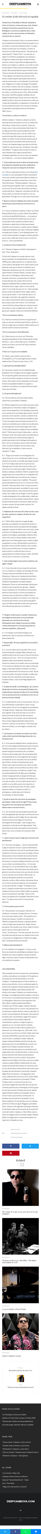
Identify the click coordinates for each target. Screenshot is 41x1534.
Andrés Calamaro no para (11, 1356)
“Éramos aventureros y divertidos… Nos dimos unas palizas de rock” (19, 1261)
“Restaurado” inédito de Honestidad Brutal (17, 1421)
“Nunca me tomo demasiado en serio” (20, 1386)
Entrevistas (5, 13)
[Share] (10, 1146)
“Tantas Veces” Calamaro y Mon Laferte (16, 1442)
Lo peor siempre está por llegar (14, 1309)
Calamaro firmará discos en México (15, 1476)
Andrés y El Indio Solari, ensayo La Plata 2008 (18, 1418)
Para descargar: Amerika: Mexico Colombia (17, 1425)
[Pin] (10, 1153)
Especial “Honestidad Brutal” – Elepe (15, 1480)
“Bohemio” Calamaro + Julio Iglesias (15, 1456)
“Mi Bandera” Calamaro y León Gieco (15, 1449)
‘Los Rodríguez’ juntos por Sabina (14, 1414)
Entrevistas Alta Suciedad (19, 1133)
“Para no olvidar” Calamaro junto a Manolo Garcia (20, 1452)
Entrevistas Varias (17, 1137)
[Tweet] (30, 1146)
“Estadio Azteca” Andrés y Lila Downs (15, 1446)
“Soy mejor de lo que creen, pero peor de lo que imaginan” (20, 1213)
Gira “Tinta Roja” (8, 1483)
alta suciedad (16, 1129)
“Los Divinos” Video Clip (11, 1473)
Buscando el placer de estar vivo (20, 1369)
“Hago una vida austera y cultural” (14, 1487)
